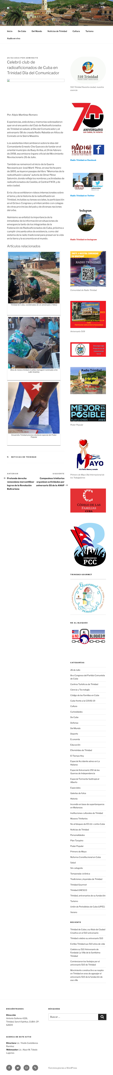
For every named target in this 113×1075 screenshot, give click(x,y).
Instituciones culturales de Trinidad (86, 813)
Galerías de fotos (78, 793)
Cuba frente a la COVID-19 (82, 700)
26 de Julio (75, 670)
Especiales (75, 787)
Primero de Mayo (78, 851)
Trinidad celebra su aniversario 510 (86, 938)
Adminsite (32, 58)
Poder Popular (77, 846)
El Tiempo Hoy (77, 756)
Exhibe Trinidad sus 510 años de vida (87, 944)
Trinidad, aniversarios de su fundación (87, 895)
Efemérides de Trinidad (81, 750)
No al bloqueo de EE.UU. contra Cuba (87, 824)
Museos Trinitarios (79, 818)
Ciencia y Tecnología (80, 689)
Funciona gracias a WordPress (62, 1068)
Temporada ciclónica (80, 873)
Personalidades (77, 835)
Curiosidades (76, 711)
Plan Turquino (76, 840)
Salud (73, 862)
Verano (73, 912)
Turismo (89, 31)
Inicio (9, 31)
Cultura (76, 31)
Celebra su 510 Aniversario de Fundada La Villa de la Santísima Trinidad (85, 952)
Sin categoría (76, 868)
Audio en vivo (13, 38)
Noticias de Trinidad (57, 31)
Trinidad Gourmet (78, 884)
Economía (75, 739)
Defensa (74, 723)
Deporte (74, 733)
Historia (74, 798)
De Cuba (22, 31)
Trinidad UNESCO (78, 890)
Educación (75, 744)
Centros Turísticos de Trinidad (84, 684)
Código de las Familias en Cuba (84, 695)
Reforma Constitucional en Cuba (85, 857)
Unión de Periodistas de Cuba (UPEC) (87, 906)
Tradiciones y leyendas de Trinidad (86, 879)
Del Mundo (37, 31)
